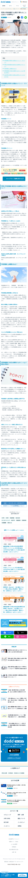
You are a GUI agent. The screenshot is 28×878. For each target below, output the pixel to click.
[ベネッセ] (23, 2)
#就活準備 (12, 517)
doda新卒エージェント (14, 839)
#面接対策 (18, 520)
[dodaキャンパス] (14, 834)
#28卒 (7, 517)
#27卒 (3, 517)
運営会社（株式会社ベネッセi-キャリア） (14, 861)
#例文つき (9, 522)
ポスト (22, 632)
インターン (7, 826)
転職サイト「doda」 (14, 841)
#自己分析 (18, 517)
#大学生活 (10, 773)
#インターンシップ (6, 520)
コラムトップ (7, 814)
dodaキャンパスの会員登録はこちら (13, 506)
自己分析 (6, 822)
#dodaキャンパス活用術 (19, 773)
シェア (9, 632)
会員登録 (3, 5)
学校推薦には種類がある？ (10, 68)
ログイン (10, 5)
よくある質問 (14, 844)
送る (9, 636)
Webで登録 (14, 755)
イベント (17, 5)
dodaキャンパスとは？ (14, 758)
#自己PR (13, 520)
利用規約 (14, 846)
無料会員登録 (22, 875)
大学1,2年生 (7, 818)
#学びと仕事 (4, 773)
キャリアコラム (24, 6)
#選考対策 (24, 520)
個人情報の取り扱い (14, 849)
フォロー (23, 636)
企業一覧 (14, 852)
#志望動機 (4, 522)
